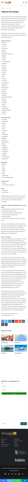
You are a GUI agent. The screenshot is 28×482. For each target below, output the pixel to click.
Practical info (4, 342)
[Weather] (7, 348)
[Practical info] (7, 337)
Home (3, 8)
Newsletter (16, 439)
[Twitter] (6, 321)
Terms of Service (5, 444)
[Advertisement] (14, 367)
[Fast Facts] (21, 337)
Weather (3, 353)
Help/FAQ (16, 444)
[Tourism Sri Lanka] (7, 2)
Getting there (18, 353)
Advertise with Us (18, 440)
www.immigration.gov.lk (7, 315)
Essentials (8, 8)
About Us (3, 442)
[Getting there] (21, 348)
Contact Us (3, 439)
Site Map (16, 446)
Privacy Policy (4, 446)
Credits (15, 442)
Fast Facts (17, 342)
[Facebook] (2, 321)
